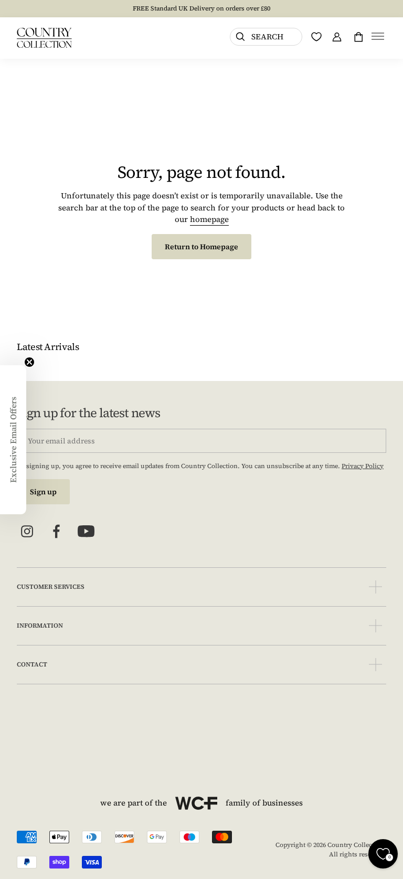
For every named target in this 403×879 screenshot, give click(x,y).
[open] (375, 587)
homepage (209, 219)
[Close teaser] (29, 362)
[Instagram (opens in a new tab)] (27, 531)
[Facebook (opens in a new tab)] (56, 531)
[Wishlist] (316, 36)
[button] (377, 38)
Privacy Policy (363, 466)
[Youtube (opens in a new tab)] (86, 531)
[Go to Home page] (44, 38)
